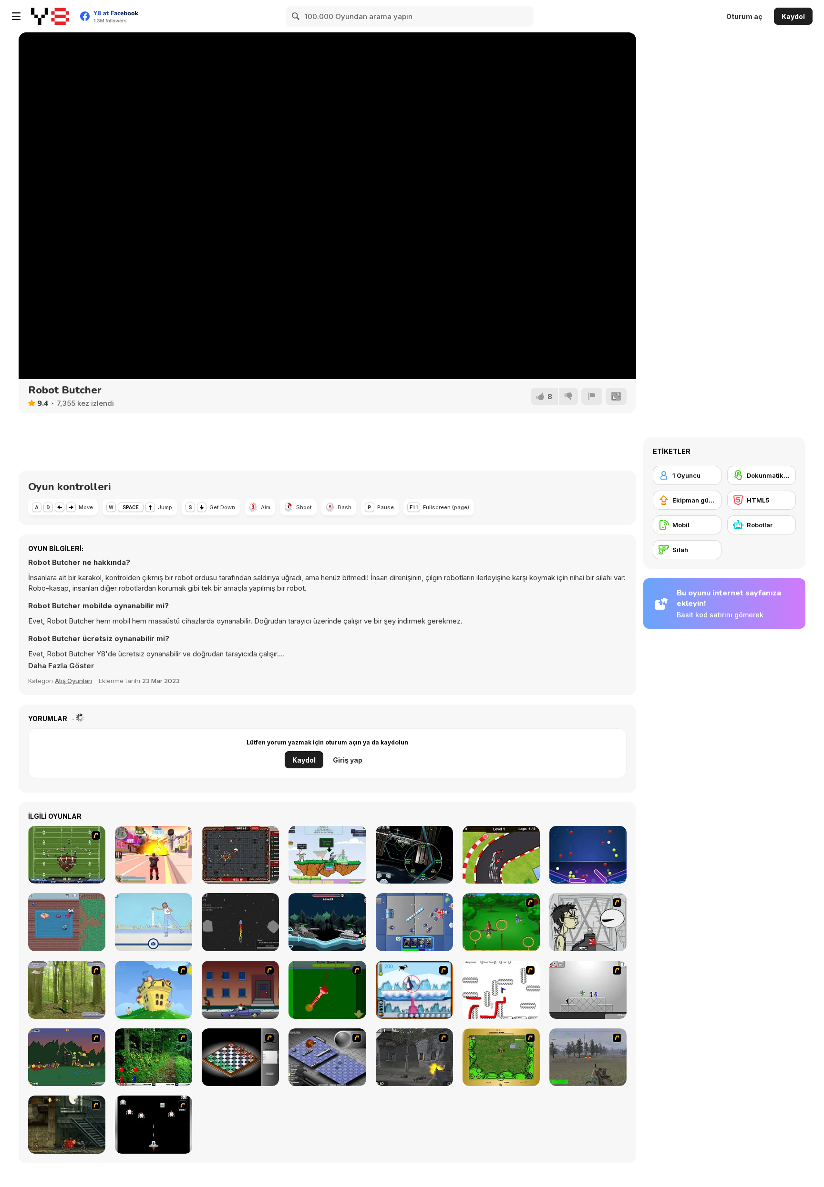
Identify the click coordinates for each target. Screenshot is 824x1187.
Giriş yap (347, 760)
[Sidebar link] (16, 16)
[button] (61, 666)
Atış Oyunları (73, 680)
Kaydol (793, 16)
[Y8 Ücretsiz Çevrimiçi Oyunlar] (50, 16)
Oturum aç (744, 16)
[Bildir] (591, 396)
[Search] (296, 16)
